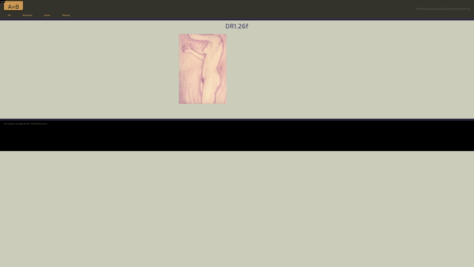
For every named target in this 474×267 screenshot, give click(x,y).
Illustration (27, 15)
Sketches (66, 15)
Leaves (47, 15)
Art (9, 15)
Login (2, 1)
